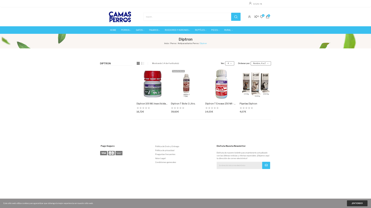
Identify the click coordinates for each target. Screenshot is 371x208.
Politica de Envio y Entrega (167, 146)
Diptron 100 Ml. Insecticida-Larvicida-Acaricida (152, 103)
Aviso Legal (160, 158)
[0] (255, 16)
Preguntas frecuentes (165, 154)
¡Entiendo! (357, 203)
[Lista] (143, 63)
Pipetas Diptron (248, 103)
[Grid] (138, 63)
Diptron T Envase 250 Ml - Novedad (221, 103)
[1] (266, 165)
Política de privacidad (164, 150)
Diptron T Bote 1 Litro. (183, 103)
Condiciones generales (165, 162)
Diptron (105, 63)
